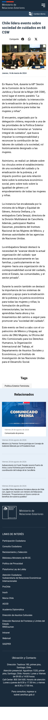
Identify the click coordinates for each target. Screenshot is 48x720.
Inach (5, 592)
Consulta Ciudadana (12, 546)
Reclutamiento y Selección (14, 552)
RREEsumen (8, 626)
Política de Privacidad (12, 563)
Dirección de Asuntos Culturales (17, 615)
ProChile (6, 586)
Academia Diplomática (13, 609)
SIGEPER (6, 643)
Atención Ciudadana (11, 574)
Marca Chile (8, 598)
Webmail (6, 638)
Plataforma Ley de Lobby (14, 569)
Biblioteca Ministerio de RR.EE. (16, 557)
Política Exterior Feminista (17, 385)
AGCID (5, 603)
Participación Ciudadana (14, 540)
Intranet (6, 632)
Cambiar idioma (39, 14)
